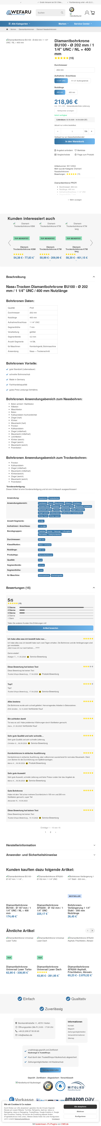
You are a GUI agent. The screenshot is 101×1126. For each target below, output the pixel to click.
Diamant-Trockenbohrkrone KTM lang (77, 249)
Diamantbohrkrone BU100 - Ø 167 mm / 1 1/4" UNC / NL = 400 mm (18, 909)
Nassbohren (43, 498)
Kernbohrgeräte (56, 575)
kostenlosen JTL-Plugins (46, 1124)
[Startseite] (7, 29)
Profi (40, 560)
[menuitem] (19, 24)
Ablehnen (80, 1111)
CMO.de (64, 1124)
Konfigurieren (80, 1116)
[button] (74, 58)
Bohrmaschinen (44, 575)
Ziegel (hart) (65, 509)
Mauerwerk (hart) (68, 506)
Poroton (56, 509)
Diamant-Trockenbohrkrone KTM (50, 248)
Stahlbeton (77, 503)
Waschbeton (59, 503)
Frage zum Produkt (85, 154)
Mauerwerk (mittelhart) (83, 506)
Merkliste (81, 150)
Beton (51, 503)
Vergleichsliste (63, 154)
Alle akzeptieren (80, 1106)
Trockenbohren (54, 498)
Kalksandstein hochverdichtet (72, 513)
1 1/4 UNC (42, 526)
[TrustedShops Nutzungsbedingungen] (28, 656)
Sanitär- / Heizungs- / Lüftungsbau (59, 531)
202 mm (41, 539)
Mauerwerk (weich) (45, 509)
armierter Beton (44, 506)
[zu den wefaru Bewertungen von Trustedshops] (48, 1085)
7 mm (41, 570)
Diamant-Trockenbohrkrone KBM (24, 248)
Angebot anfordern (65, 150)
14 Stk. (41, 521)
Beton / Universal (45, 545)
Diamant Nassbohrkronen (67, 170)
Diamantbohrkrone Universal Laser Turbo (19, 968)
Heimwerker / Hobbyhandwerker (50, 534)
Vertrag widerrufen (50, 1070)
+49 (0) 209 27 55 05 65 (28, 1031)
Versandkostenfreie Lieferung (78, 106)
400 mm (41, 550)
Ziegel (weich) (43, 513)
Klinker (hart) (43, 516)
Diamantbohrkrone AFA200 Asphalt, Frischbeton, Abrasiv (80, 969)
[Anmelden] (87, 13)
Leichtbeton (43, 503)
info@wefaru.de (25, 1035)
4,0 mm (41, 565)
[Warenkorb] (92, 13)
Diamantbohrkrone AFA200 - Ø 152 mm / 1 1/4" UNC (50, 908)
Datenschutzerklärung (22, 1119)
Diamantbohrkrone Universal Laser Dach (49, 968)
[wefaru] (18, 12)
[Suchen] (62, 12)
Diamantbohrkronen (45, 555)
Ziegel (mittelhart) (78, 509)
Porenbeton (56, 506)
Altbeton (68, 503)
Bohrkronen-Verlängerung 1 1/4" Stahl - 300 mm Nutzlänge (79, 909)
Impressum (56, 1119)
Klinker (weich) (55, 516)
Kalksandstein (55, 513)
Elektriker (42, 531)
